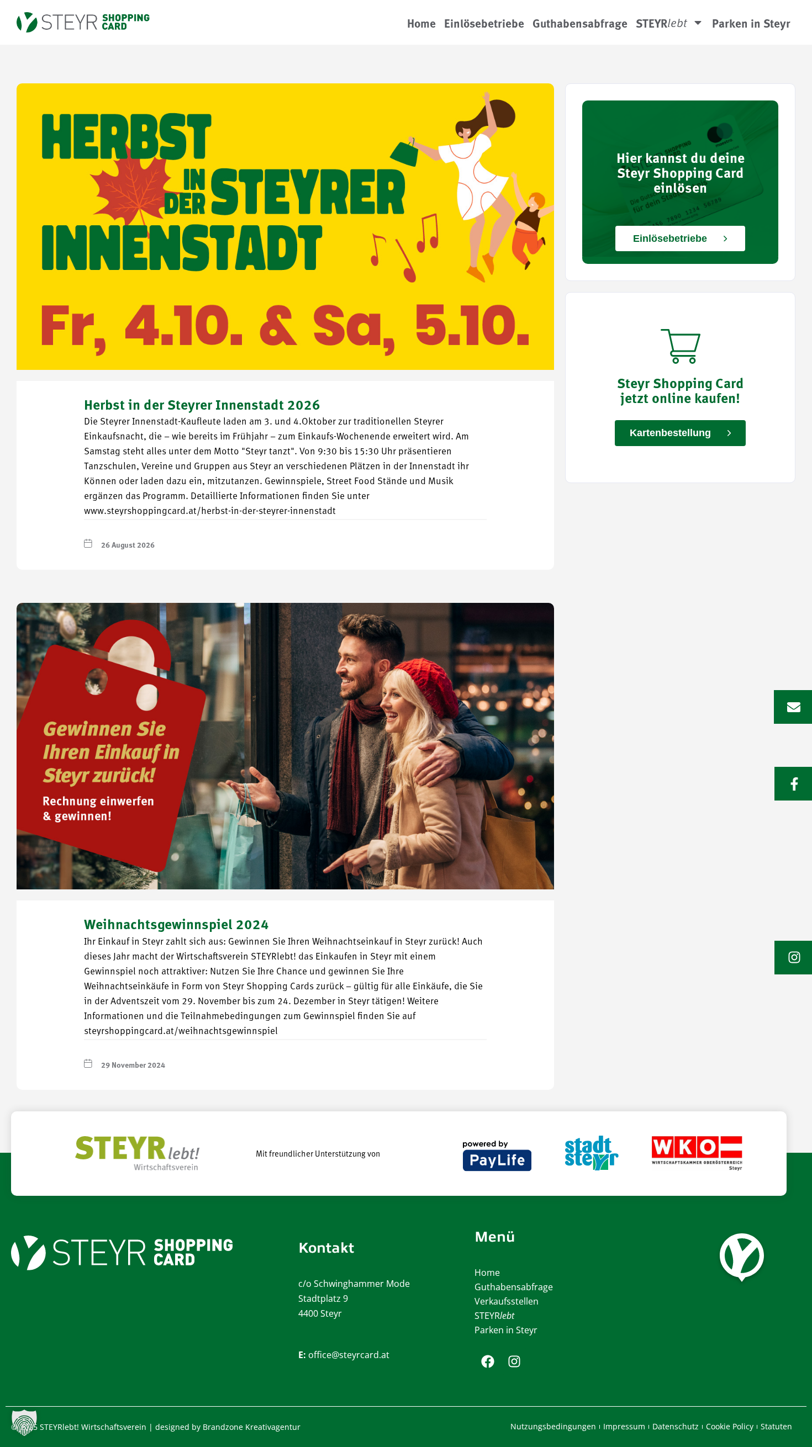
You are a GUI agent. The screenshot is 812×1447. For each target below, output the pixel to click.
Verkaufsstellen (506, 1301)
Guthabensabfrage (580, 22)
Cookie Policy (729, 1426)
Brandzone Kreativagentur (251, 1427)
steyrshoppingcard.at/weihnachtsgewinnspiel (181, 1031)
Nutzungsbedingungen (553, 1426)
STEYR (494, 1316)
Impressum (624, 1426)
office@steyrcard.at (348, 1355)
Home (421, 22)
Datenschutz (675, 1426)
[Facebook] (487, 1361)
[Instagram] (514, 1361)
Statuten (776, 1426)
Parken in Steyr (751, 22)
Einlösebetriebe (484, 22)
